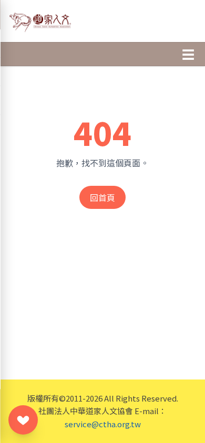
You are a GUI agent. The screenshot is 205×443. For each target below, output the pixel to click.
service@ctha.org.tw (103, 423)
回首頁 (102, 197)
